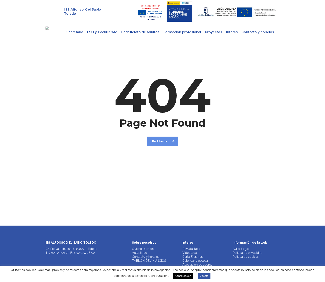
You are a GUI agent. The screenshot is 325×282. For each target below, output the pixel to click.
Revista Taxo (191, 249)
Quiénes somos (143, 249)
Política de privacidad (247, 253)
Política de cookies (246, 256)
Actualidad (139, 253)
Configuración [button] (183, 275)
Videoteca (189, 253)
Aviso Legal (241, 249)
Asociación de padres (197, 264)
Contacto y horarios (145, 256)
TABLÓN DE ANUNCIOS (149, 260)
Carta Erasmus (192, 256)
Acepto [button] (204, 275)
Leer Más (44, 270)
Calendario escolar (195, 260)
